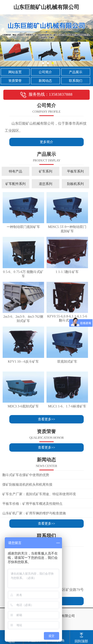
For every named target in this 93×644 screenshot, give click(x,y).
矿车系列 (45, 171)
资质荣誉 (15, 81)
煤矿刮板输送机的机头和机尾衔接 (27, 484)
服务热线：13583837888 (50, 94)
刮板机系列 (75, 184)
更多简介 (46, 142)
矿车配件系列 (15, 184)
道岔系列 (45, 184)
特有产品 (15, 171)
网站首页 (15, 72)
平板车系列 (75, 171)
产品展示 (75, 72)
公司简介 (45, 72)
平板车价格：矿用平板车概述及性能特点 (32, 503)
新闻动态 (45, 81)
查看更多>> (46, 419)
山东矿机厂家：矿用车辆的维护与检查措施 (34, 513)
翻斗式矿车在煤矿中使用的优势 (25, 475)
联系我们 (75, 81)
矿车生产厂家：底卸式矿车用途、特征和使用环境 (39, 494)
